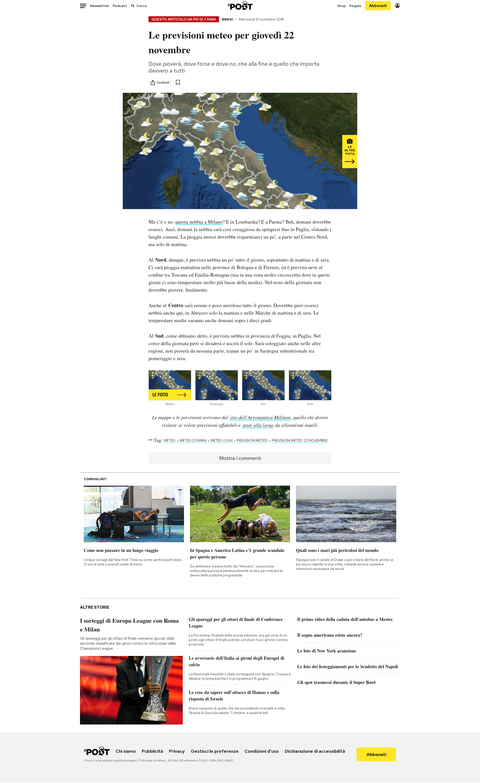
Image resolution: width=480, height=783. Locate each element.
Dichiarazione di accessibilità (315, 751)
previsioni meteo (252, 440)
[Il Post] (240, 5)
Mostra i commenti (240, 458)
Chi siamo (126, 751)
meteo (170, 440)
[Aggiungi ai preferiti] (178, 82)
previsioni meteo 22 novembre (300, 440)
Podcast (120, 6)
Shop (341, 6)
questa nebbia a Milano (198, 221)
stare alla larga (258, 425)
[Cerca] (132, 5)
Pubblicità (152, 751)
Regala (355, 6)
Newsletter (99, 6)
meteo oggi (221, 440)
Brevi (227, 19)
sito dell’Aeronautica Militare (260, 417)
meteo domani (193, 440)
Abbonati (378, 5)
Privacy (177, 751)
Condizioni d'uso (261, 751)
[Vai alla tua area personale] (397, 5)
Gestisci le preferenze (214, 751)
